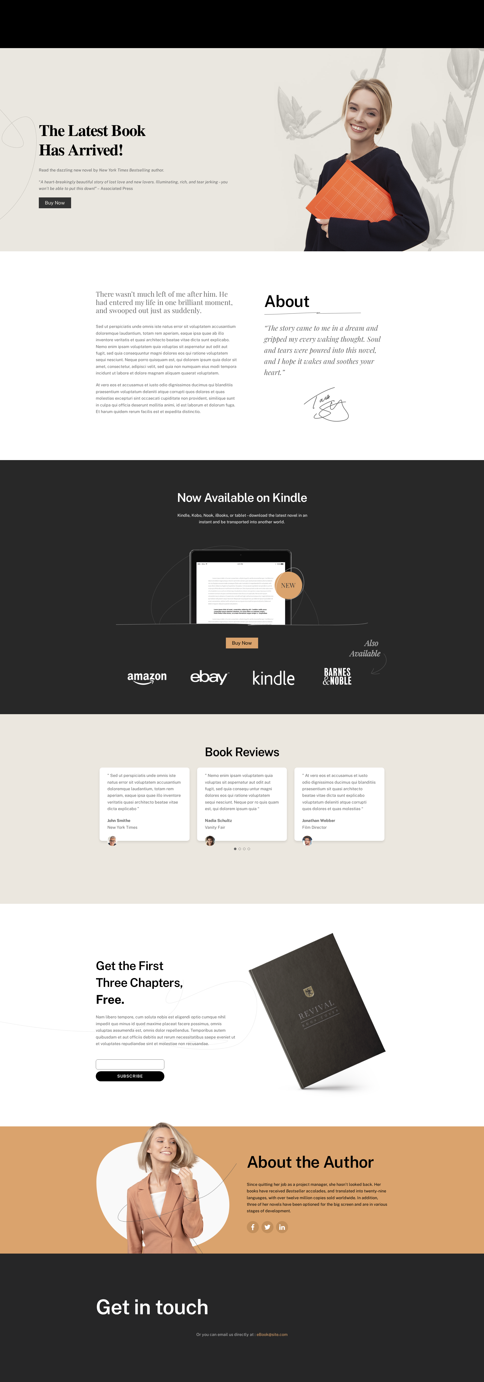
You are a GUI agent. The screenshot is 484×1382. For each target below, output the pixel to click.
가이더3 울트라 (177, 27)
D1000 (212, 37)
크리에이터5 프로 (222, 27)
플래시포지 (255, 37)
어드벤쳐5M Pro (109, 27)
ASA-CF (225, 37)
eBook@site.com (272, 1334)
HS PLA (380, 27)
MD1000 (239, 37)
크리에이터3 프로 (153, 27)
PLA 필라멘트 (199, 27)
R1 (370, 27)
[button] (235, 849)
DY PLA (271, 37)
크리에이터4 (130, 27)
